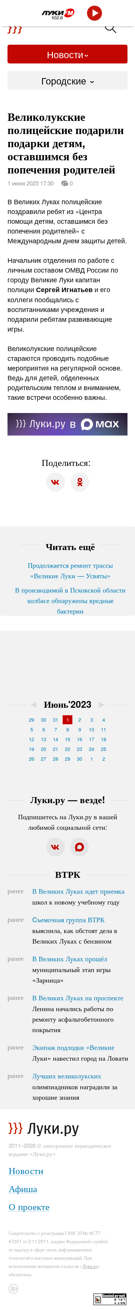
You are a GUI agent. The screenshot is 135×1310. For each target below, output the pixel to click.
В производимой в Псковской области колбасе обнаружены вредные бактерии (70, 600)
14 (55, 739)
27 (43, 758)
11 (103, 729)
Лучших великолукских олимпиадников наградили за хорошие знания (74, 1086)
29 (31, 719)
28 (55, 758)
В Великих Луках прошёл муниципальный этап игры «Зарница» (71, 969)
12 (31, 739)
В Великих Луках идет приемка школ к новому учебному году (78, 896)
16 (79, 739)
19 (31, 748)
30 (43, 719)
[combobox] (68, 80)
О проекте (29, 1206)
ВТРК (67, 874)
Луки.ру (90, 1266)
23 (79, 748)
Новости (65, 54)
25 (103, 748)
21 (55, 748)
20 (43, 748)
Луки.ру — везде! (67, 799)
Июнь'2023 (68, 704)
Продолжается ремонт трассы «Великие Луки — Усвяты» (70, 570)
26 (31, 758)
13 (43, 739)
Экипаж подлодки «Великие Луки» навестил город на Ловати (80, 1052)
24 (91, 748)
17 (91, 739)
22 (67, 748)
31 (55, 719)
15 (67, 739)
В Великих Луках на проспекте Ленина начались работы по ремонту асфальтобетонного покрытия (77, 1013)
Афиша (23, 1188)
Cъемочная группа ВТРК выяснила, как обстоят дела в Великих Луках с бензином (74, 930)
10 (91, 729)
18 (103, 739)
